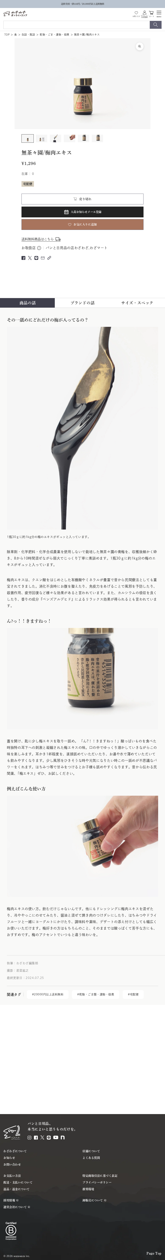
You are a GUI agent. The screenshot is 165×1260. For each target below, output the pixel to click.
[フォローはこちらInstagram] (29, 1138)
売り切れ (85, 199)
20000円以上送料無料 (48, 994)
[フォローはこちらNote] (63, 1137)
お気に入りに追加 (85, 224)
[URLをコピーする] (49, 258)
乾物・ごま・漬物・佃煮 (54, 34)
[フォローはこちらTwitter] (42, 1137)
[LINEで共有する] (36, 258)
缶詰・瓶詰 (28, 34)
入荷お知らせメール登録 (86, 211)
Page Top (154, 1253)
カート (151, 16)
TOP (6, 34)
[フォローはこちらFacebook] (36, 1138)
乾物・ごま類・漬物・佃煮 (96, 994)
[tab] (27, 303)
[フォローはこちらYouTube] (55, 1137)
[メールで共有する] (43, 258)
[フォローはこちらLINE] (49, 1138)
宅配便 (134, 994)
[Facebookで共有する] (23, 258)
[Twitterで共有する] (30, 258)
